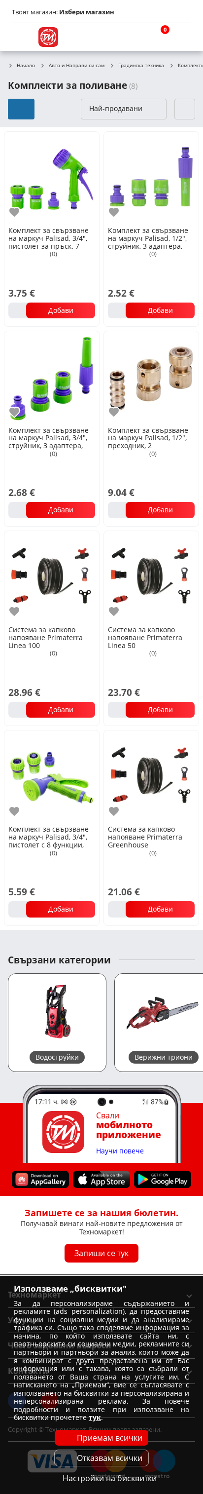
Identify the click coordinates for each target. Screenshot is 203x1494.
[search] (134, 37)
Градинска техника (141, 66)
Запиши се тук (101, 1253)
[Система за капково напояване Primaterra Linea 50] (151, 577)
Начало (26, 66)
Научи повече (120, 1151)
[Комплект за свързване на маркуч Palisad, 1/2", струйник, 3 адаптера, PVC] (151, 178)
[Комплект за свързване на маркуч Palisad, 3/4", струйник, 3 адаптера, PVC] (51, 377)
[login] (181, 37)
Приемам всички (109, 1437)
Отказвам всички (109, 1458)
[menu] (22, 37)
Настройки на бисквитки (110, 1478)
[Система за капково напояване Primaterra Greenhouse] (151, 776)
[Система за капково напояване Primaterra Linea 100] (51, 577)
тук (95, 1417)
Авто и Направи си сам (76, 66)
